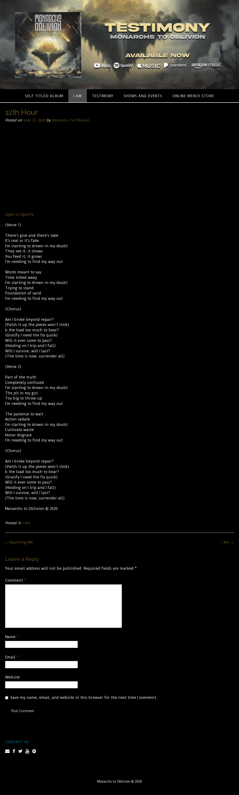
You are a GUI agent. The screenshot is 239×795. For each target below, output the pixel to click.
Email (12, 657)
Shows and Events (143, 96)
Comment (15, 580)
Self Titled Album (44, 96)
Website (12, 677)
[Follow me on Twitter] (20, 751)
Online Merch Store (193, 96)
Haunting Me (19, 542)
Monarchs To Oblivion (70, 120)
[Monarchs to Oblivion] (119, 44)
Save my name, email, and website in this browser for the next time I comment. (84, 697)
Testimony (102, 96)
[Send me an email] (7, 751)
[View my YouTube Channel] (27, 751)
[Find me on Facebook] (14, 751)
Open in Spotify (19, 214)
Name (12, 637)
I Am (78, 96)
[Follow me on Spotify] (34, 751)
